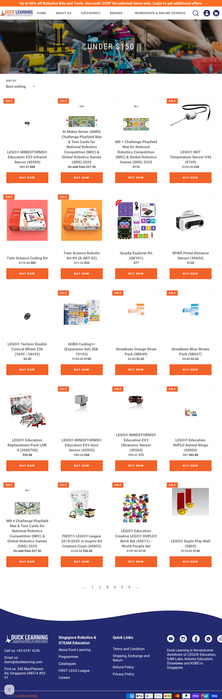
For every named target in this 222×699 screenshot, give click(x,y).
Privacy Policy (123, 674)
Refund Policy (123, 667)
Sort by (11, 80)
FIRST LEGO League (74, 671)
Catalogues (67, 664)
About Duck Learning (75, 650)
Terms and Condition (129, 649)
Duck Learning (28, 695)
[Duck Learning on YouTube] (171, 641)
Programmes (68, 657)
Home (41, 13)
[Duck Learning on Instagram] (183, 641)
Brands (116, 13)
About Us (63, 13)
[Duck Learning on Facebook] (196, 641)
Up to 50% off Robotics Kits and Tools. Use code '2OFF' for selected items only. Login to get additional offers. (111, 3)
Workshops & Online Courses (160, 13)
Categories (90, 13)
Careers (64, 678)
